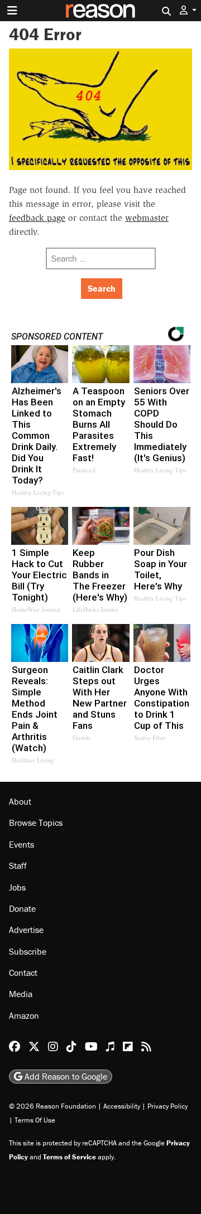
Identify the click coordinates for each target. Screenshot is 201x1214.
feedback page (37, 217)
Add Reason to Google (64, 1076)
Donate (22, 908)
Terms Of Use (35, 1120)
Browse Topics (36, 822)
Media (20, 993)
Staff (18, 865)
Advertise (26, 929)
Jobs (17, 887)
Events (21, 844)
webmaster (147, 217)
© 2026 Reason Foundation (52, 1106)
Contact (23, 972)
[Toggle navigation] (12, 10)
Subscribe (27, 951)
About (20, 801)
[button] (188, 10)
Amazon (24, 1015)
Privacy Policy (167, 1106)
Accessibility (121, 1106)
